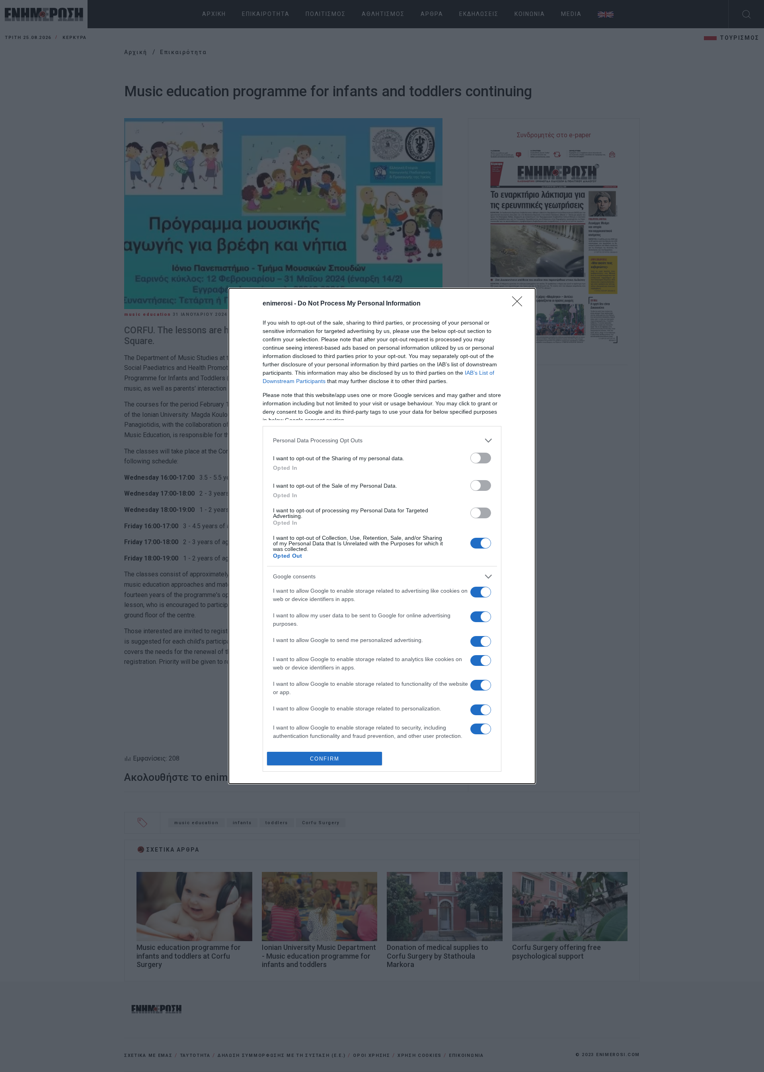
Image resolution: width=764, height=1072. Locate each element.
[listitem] (382, 440)
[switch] (480, 458)
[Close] (519, 303)
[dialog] (382, 536)
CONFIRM (324, 759)
